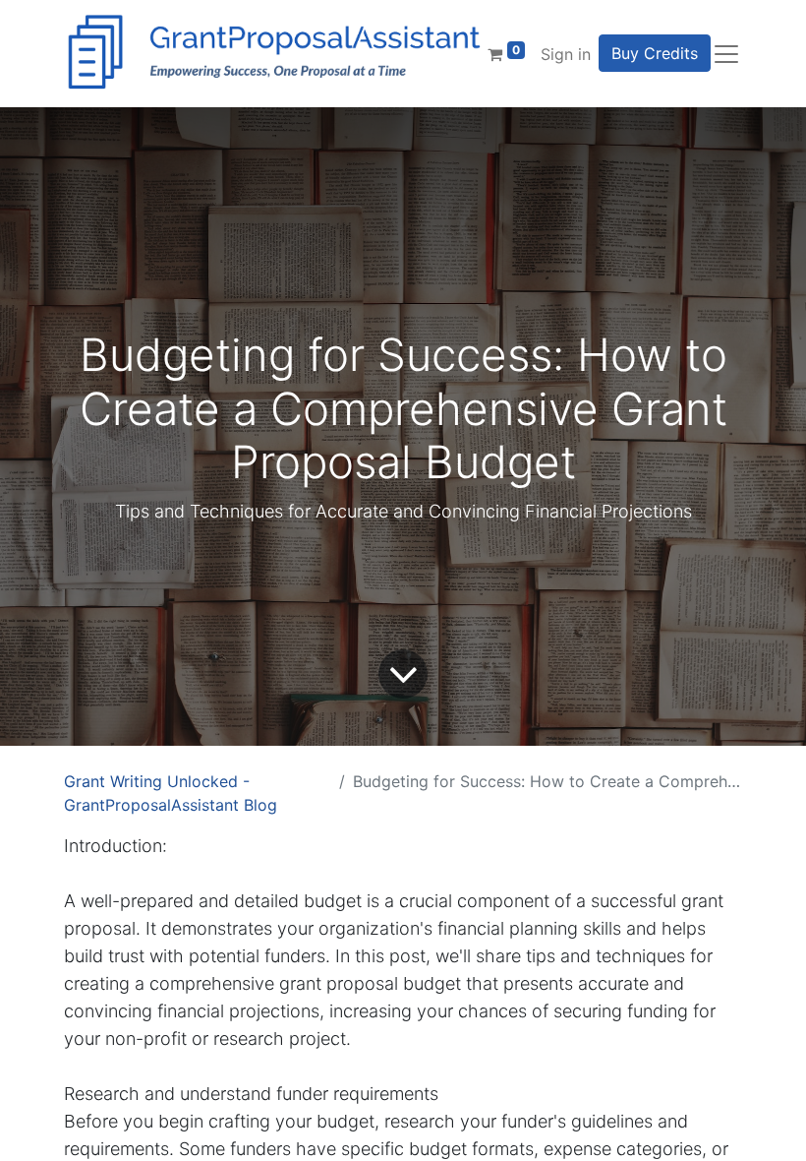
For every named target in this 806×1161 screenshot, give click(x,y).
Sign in (566, 54)
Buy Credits (654, 53)
